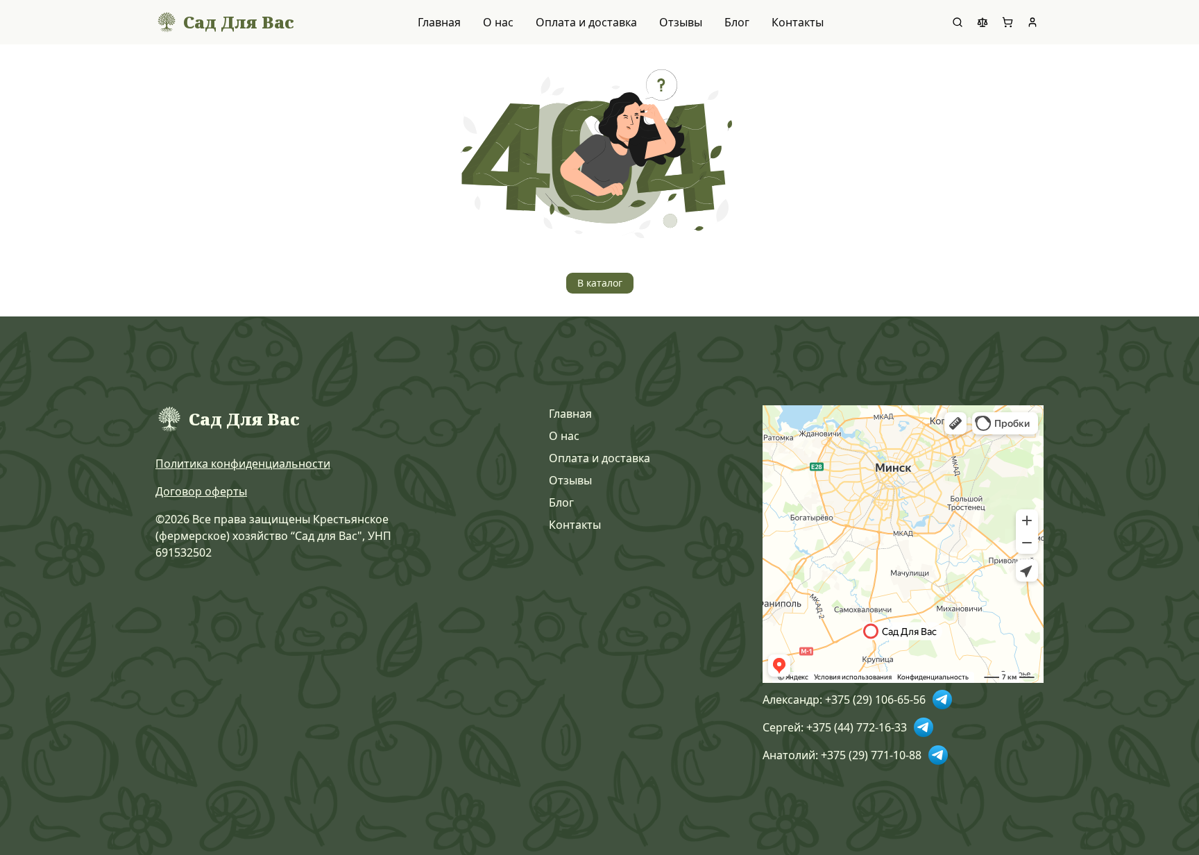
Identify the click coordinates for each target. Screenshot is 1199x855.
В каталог (599, 282)
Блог (736, 22)
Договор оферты (201, 491)
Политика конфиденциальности (242, 463)
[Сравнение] (982, 22)
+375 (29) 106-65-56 (875, 699)
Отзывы (680, 22)
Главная (439, 22)
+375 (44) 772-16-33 (856, 727)
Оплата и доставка (586, 22)
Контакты (798, 22)
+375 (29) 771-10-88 (871, 755)
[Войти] (1032, 22)
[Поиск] (957, 22)
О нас (498, 22)
